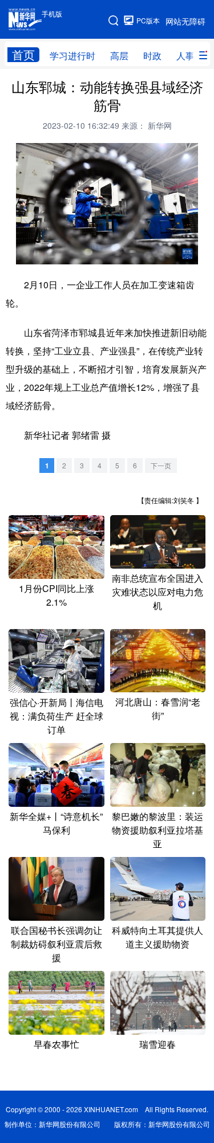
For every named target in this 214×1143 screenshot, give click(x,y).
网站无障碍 (185, 21)
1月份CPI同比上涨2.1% (56, 595)
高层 (119, 55)
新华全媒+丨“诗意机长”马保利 (56, 823)
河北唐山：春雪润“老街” (157, 708)
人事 (185, 55)
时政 (152, 55)
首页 (23, 54)
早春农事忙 (56, 1044)
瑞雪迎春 (157, 1044)
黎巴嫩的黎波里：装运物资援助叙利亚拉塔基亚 (157, 830)
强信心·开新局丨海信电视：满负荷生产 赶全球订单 (56, 716)
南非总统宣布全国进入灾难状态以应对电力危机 (157, 592)
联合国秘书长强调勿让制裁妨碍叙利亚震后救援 (56, 944)
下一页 (161, 465)
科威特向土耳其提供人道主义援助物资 (157, 937)
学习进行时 (72, 55)
